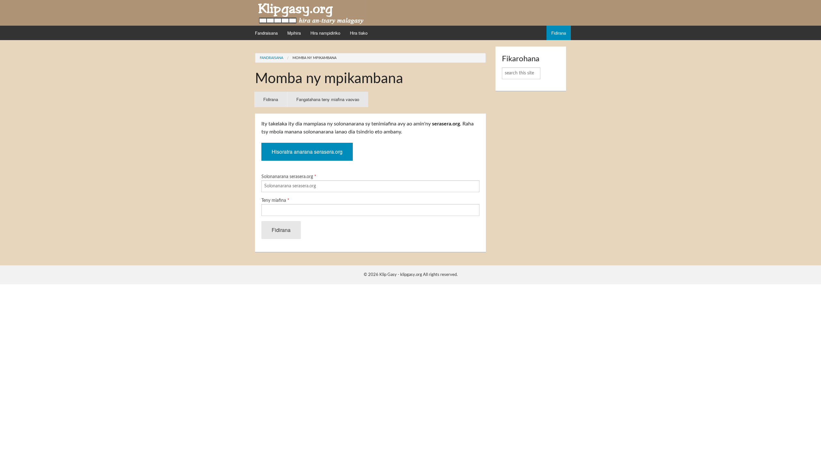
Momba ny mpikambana (314, 58)
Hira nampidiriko (325, 33)
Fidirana (558, 33)
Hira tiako (359, 33)
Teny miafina (275, 200)
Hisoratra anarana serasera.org (307, 151)
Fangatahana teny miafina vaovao (327, 99)
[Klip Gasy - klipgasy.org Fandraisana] (311, 12)
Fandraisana (266, 33)
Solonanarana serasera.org (288, 177)
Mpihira (294, 33)
